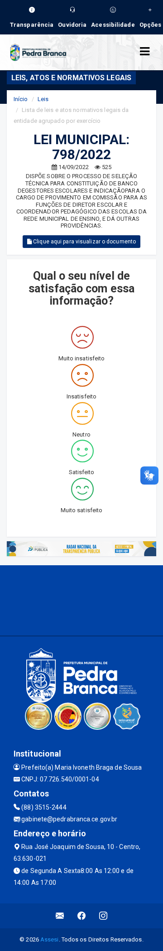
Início (21, 99)
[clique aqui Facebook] (82, 916)
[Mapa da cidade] (81, 599)
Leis (43, 99)
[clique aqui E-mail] (60, 916)
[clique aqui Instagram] (103, 916)
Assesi (49, 939)
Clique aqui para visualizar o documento (84, 241)
